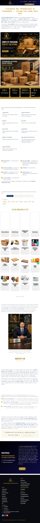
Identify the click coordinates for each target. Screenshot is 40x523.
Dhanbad (13, 201)
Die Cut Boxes (23, 120)
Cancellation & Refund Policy (25, 484)
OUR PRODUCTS (20, 209)
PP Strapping (9, 137)
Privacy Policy (22, 480)
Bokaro (17, 201)
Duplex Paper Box (25, 248)
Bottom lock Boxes (25, 231)
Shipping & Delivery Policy (24, 485)
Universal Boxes (5, 232)
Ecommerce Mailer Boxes (25, 112)
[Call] (38, 260)
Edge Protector (5, 264)
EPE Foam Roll (22, 492)
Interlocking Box (4, 500)
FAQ (2, 503)
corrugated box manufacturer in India (28, 26)
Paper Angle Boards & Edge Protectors (27, 137)
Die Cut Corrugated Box (15, 248)
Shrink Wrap (22, 491)
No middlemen (8, 432)
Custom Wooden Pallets (6, 146)
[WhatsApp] (38, 263)
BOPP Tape (4, 137)
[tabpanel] (20, 202)
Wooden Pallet (15, 264)
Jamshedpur (4, 201)
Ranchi (9, 201)
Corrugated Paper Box (5, 249)
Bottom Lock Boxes (5, 492)
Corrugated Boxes (5, 112)
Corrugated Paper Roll (15, 285)
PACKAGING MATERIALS (24, 487)
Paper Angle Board (23, 501)
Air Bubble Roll (25, 283)
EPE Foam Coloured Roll (35, 249)
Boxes (3, 487)
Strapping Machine (35, 284)
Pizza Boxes (4, 120)
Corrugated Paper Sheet (25, 267)
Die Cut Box (4, 496)
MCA (23, 174)
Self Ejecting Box (4, 498)
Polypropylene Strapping (5, 284)
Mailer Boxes (15, 232)
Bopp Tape (35, 266)
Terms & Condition (23, 482)
